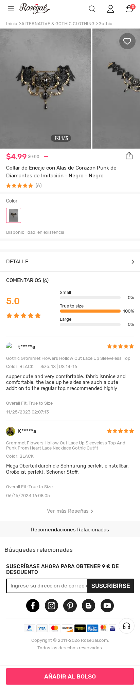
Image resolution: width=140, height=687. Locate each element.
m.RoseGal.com (39, 8)
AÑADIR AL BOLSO (70, 676)
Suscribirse (110, 585)
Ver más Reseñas (68, 511)
